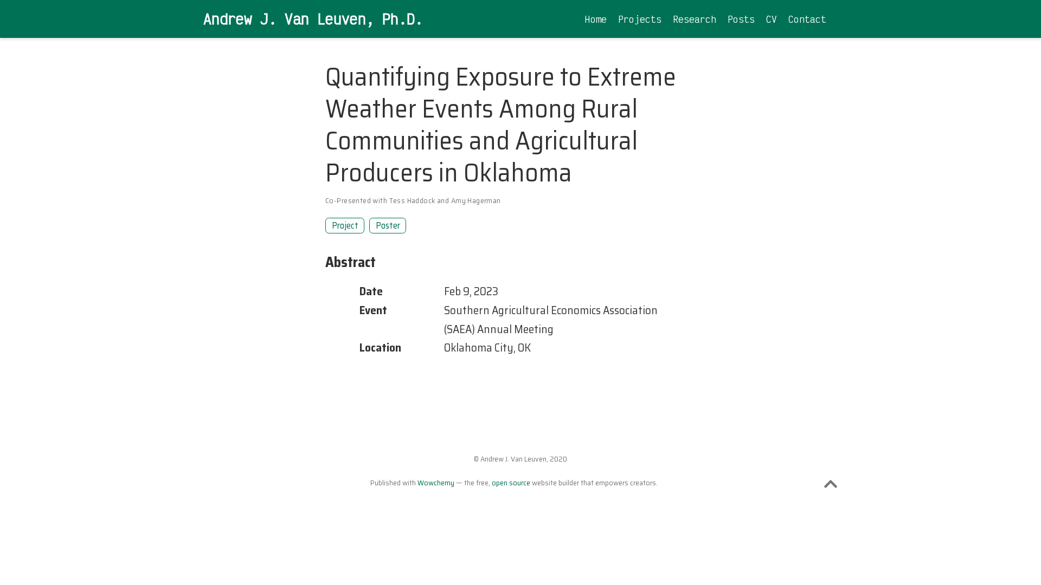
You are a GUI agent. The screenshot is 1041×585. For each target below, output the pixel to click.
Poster (388, 225)
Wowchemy (435, 483)
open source (511, 483)
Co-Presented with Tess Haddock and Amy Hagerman (413, 200)
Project (345, 225)
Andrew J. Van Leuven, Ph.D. (313, 18)
